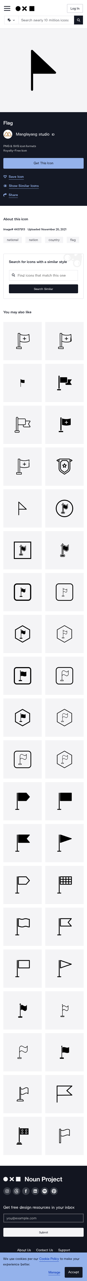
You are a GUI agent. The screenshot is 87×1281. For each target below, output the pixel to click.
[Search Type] (11, 20)
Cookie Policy (49, 1259)
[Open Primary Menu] (7, 9)
